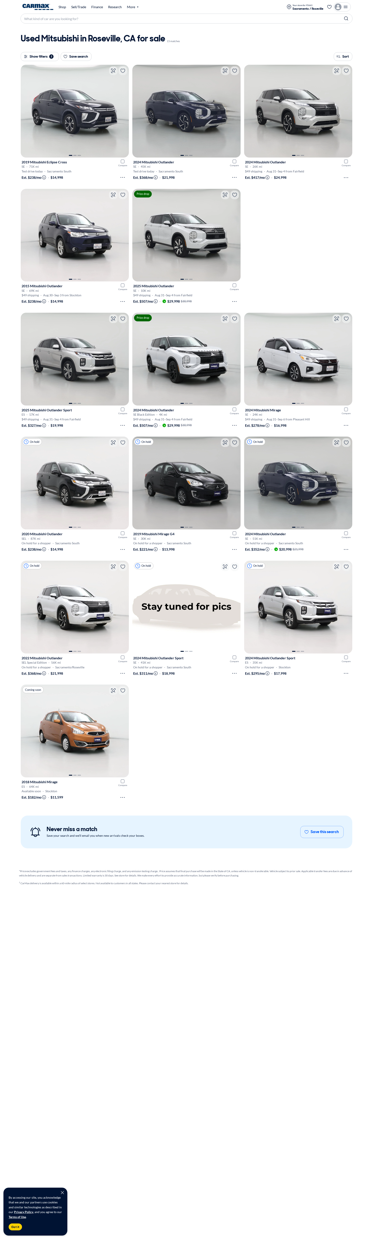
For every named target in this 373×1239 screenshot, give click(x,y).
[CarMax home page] (37, 7)
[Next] (123, 111)
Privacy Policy (23, 1212)
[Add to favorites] (123, 70)
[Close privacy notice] (62, 1192)
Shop (62, 7)
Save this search (325, 831)
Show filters (41, 56)
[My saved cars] (329, 7)
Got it (15, 1227)
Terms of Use (17, 1217)
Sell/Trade (78, 7)
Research (115, 7)
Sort (345, 56)
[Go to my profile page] (342, 7)
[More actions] (122, 177)
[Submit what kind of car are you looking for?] (346, 18)
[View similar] (113, 70)
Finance (97, 7)
